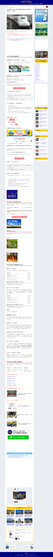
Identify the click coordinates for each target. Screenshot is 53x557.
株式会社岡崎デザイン (38, 76)
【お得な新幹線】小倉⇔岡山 (11, 378)
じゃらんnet (23, 233)
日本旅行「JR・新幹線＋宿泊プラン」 (15, 207)
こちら (22, 535)
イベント (16, 3)
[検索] (47, 7)
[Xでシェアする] (15, 489)
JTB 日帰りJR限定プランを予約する (19, 88)
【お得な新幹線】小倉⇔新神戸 (11, 376)
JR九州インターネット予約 (25, 343)
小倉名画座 (36, 69)
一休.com (19, 233)
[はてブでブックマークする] (21, 489)
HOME (27, 553)
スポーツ (23, 3)
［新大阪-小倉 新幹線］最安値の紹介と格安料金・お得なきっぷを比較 (18, 455)
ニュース (20, 3)
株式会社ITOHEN (37, 66)
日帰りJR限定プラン (10, 75)
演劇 (29, 3)
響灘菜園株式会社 (37, 70)
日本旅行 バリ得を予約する (19, 158)
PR (33, 3)
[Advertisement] (13, 48)
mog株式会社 (37, 72)
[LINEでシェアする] (24, 489)
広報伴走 (41, 3)
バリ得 (8, 143)
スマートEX (9, 311)
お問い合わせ (37, 3)
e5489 (20, 343)
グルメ (27, 3)
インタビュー (12, 3)
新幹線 (31, 505)
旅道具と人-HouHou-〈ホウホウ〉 (40, 80)
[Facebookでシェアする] (18, 489)
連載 (31, 3)
